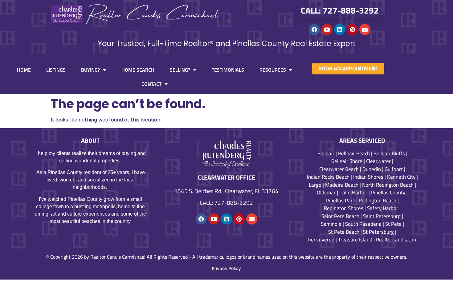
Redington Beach (377, 201)
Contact (151, 84)
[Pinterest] (352, 29)
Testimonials (228, 70)
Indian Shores (368, 177)
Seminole (331, 224)
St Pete (393, 224)
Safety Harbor (382, 208)
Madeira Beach (341, 185)
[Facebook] (314, 29)
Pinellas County (388, 193)
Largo (315, 185)
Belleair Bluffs (389, 153)
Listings (56, 70)
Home (24, 70)
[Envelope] (364, 29)
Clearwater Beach (339, 169)
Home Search (137, 70)
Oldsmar (326, 193)
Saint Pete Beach (340, 216)
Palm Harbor (353, 193)
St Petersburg (378, 232)
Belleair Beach (354, 153)
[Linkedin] (339, 29)
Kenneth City (401, 177)
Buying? (90, 70)
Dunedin (371, 169)
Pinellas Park (340, 201)
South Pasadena (363, 224)
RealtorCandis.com (397, 240)
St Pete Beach (343, 232)
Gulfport (394, 169)
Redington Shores (343, 208)
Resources (272, 70)
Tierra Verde (320, 240)
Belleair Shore (346, 161)
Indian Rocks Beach (328, 177)
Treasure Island (355, 240)
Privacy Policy (226, 268)
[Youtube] (327, 29)
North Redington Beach (388, 185)
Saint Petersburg (382, 216)
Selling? (180, 70)
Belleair (325, 153)
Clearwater (378, 161)
